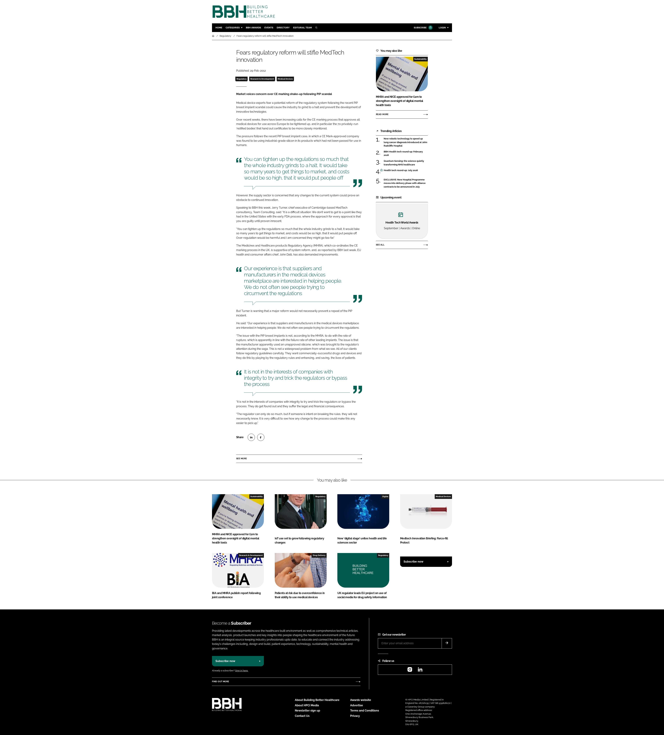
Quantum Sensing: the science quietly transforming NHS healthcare (406, 162)
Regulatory (242, 79)
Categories (233, 27)
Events (268, 27)
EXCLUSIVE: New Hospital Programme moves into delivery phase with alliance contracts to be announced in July (406, 183)
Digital (385, 496)
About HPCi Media (307, 705)
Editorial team (302, 27)
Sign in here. (241, 670)
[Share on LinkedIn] (251, 437)
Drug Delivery (319, 555)
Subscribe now (413, 561)
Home (218, 27)
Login (442, 27)
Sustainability (420, 59)
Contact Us (302, 716)
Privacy (355, 716)
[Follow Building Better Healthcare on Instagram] (410, 670)
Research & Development (262, 79)
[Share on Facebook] (260, 437)
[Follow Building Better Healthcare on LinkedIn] (420, 670)
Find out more (220, 681)
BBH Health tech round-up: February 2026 (406, 153)
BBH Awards (253, 27)
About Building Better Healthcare (317, 700)
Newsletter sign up (307, 710)
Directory (283, 27)
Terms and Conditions (364, 710)
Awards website (360, 700)
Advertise (356, 705)
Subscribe (420, 27)
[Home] (213, 36)
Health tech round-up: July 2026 (406, 170)
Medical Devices (285, 79)
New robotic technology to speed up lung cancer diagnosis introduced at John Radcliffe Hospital (406, 142)
